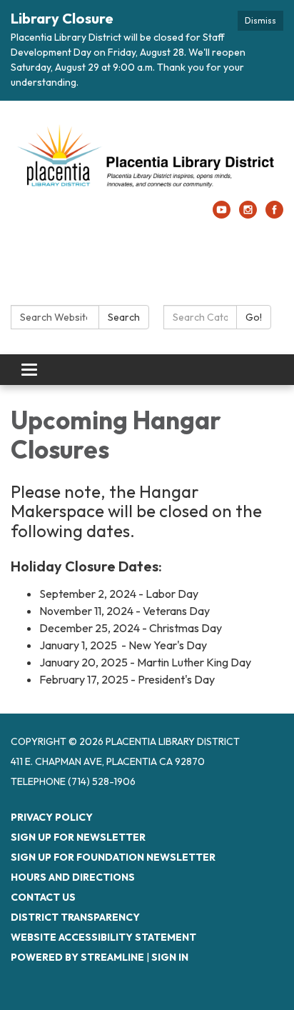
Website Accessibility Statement (103, 937)
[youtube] (221, 214)
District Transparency (75, 917)
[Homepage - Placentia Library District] (147, 158)
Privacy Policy (52, 817)
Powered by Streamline (77, 957)
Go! (253, 317)
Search (124, 317)
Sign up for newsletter (78, 837)
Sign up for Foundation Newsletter (113, 857)
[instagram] (248, 214)
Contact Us (43, 897)
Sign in (169, 957)
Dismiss (260, 20)
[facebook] (274, 214)
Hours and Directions (73, 877)
